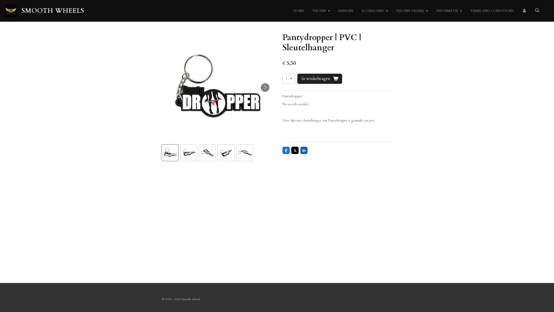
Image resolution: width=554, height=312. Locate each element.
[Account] (524, 11)
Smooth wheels (53, 10)
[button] (170, 152)
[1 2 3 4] (288, 79)
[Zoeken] (537, 10)
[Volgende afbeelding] (265, 87)
